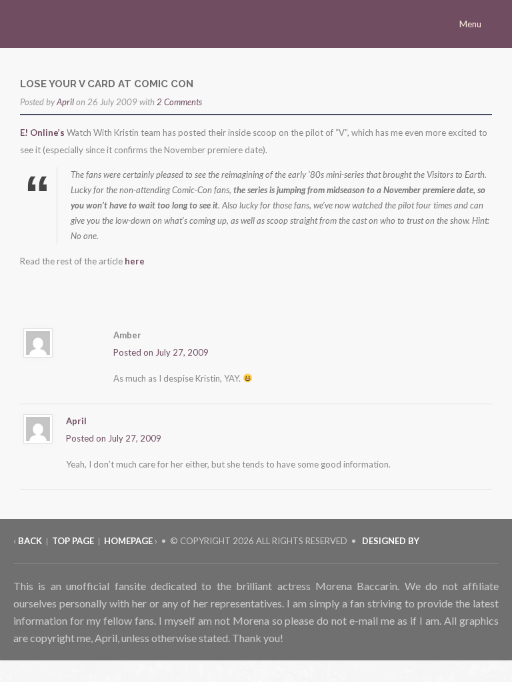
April (65, 102)
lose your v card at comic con (106, 84)
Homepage (128, 540)
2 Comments (179, 102)
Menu (471, 24)
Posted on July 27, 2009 (161, 352)
